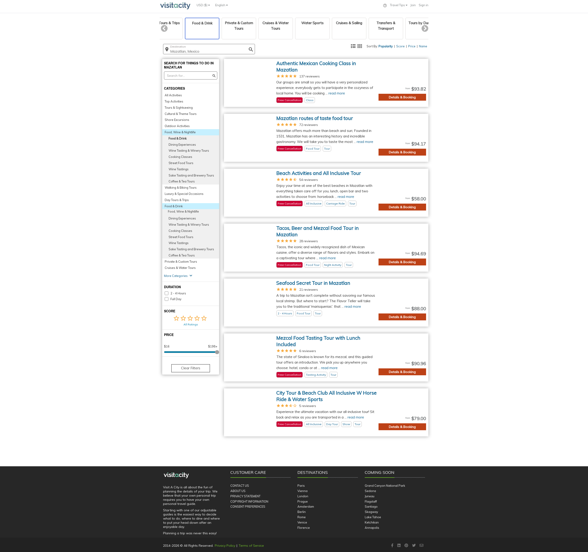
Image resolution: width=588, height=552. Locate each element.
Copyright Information (249, 501)
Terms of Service (251, 545)
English (220, 5)
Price (412, 46)
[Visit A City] (176, 475)
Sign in (423, 5)
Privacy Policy (225, 545)
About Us (238, 491)
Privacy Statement (245, 496)
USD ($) (202, 5)
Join (413, 5)
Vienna (302, 491)
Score (400, 46)
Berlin (301, 512)
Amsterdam (305, 506)
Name (423, 46)
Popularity (386, 46)
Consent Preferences (247, 506)
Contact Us (239, 485)
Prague (302, 501)
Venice (302, 522)
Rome (301, 517)
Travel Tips (398, 5)
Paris (301, 485)
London (302, 496)
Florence (303, 527)
